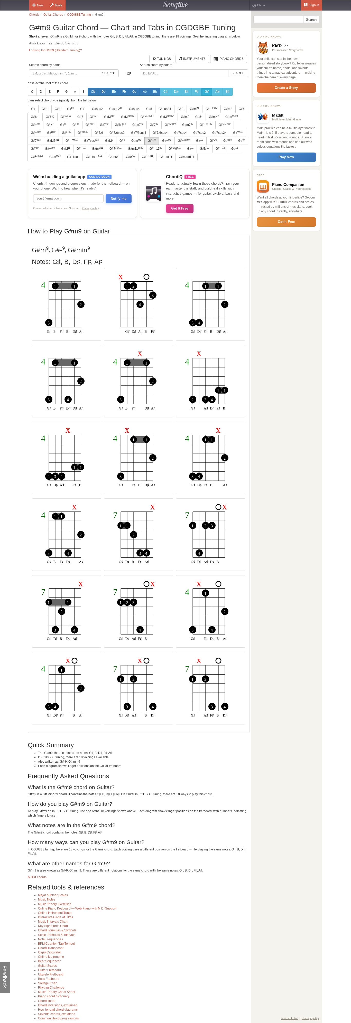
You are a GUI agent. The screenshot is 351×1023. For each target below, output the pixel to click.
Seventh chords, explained (56, 1014)
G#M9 (175, 149)
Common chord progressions (58, 1018)
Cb (93, 91)
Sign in (314, 5)
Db (103, 91)
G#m (45, 109)
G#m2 (228, 109)
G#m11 (135, 149)
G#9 (130, 157)
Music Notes (46, 899)
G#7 (80, 117)
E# (186, 91)
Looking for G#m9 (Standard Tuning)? (55, 50)
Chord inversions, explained (57, 1005)
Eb (114, 91)
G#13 (147, 157)
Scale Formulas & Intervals (56, 935)
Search (108, 73)
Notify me (118, 199)
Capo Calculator (49, 952)
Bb (155, 91)
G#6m (35, 117)
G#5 (149, 109)
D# (176, 91)
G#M (66, 117)
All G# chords (37, 877)
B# (227, 91)
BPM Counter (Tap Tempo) (56, 943)
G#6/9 (50, 117)
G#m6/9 (113, 157)
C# (165, 91)
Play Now (286, 157)
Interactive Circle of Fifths (55, 917)
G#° (83, 109)
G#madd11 (186, 157)
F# (196, 91)
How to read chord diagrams (58, 1009)
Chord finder (47, 1001)
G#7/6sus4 (138, 133)
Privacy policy (90, 208)
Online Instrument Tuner (55, 913)
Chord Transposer (50, 948)
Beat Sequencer (49, 961)
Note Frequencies (50, 939)
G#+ (58, 109)
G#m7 (137, 124)
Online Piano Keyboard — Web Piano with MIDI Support (77, 908)
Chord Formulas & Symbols (57, 930)
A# (217, 91)
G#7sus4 (180, 133)
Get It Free (179, 208)
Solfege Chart (47, 983)
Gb (134, 91)
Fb (124, 91)
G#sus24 (165, 109)
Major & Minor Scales (53, 895)
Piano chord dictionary (53, 996)
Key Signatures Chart (53, 926)
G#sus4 (134, 109)
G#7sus (91, 141)
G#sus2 (97, 109)
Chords (34, 14)
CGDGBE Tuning (79, 14)
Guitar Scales (47, 966)
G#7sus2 (199, 133)
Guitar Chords (53, 14)
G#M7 (120, 124)
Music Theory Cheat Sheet (56, 992)
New (40, 5)
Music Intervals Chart (52, 921)
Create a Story (286, 88)
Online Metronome (51, 957)
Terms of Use (289, 1018)
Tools (58, 5)
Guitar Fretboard (49, 970)
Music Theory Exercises (54, 904)
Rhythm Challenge (51, 987)
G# (207, 91)
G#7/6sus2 (117, 133)
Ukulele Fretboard (50, 974)
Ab (145, 91)
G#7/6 (99, 133)
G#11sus (73, 157)
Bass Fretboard (48, 979)
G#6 (242, 109)
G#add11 (166, 157)
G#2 (180, 109)
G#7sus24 (219, 133)
